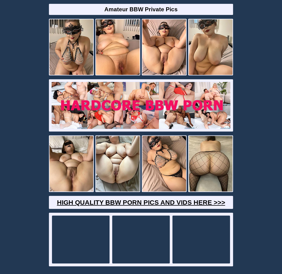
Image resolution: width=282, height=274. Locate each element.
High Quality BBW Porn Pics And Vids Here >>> (141, 202)
